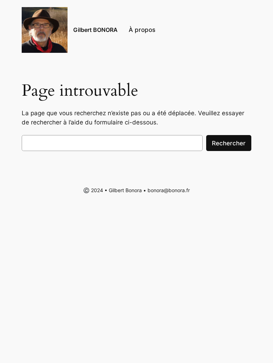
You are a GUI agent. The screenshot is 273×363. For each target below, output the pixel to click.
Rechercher (229, 143)
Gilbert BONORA (95, 29)
